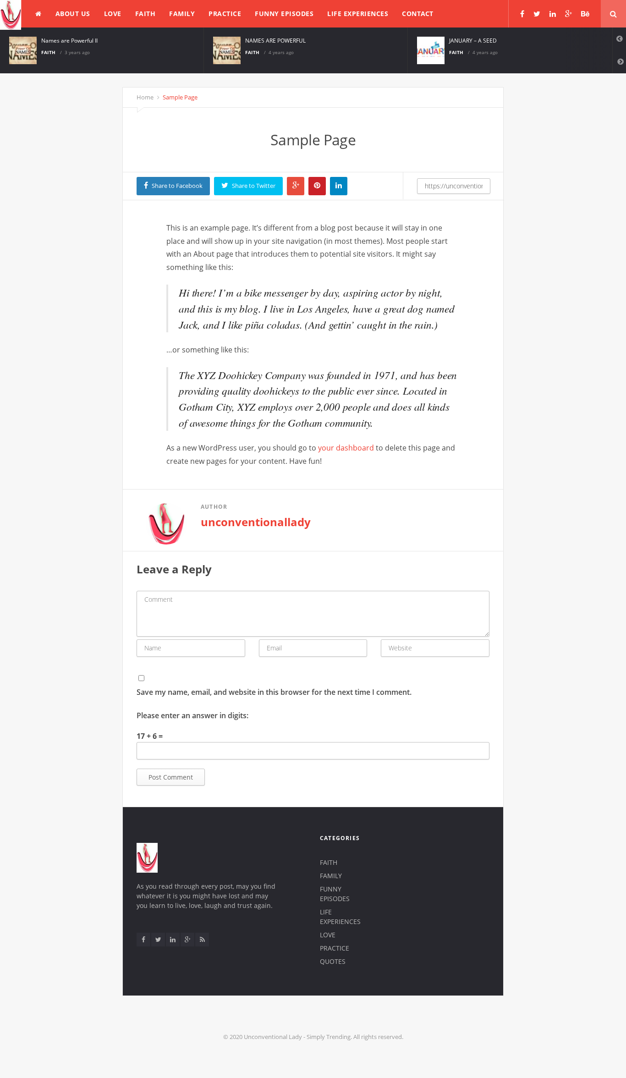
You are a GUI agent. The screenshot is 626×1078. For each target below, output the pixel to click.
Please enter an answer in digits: (192, 715)
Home (145, 97)
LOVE (112, 13)
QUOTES (333, 961)
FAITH (145, 13)
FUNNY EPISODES (284, 13)
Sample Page (179, 97)
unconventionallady (256, 521)
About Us (72, 13)
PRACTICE (225, 13)
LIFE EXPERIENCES (357, 13)
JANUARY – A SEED (473, 40)
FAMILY (182, 13)
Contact (418, 13)
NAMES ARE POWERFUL (275, 40)
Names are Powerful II (69, 40)
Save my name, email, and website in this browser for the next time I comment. (274, 692)
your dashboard (346, 448)
